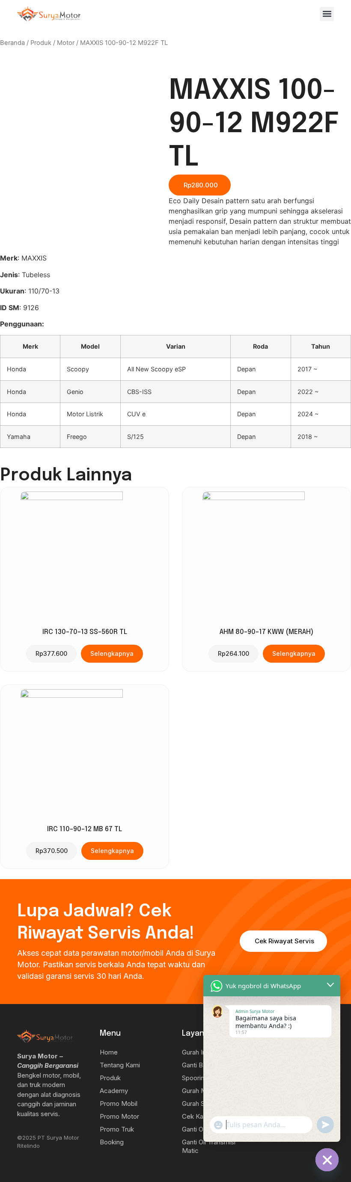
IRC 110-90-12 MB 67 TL (84, 829)
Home (109, 1052)
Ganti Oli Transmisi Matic (208, 1146)
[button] (327, 14)
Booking (112, 1142)
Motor (65, 43)
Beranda (12, 43)
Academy (114, 1091)
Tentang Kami (120, 1065)
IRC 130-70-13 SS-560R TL (84, 632)
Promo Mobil (118, 1103)
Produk (40, 43)
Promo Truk (117, 1129)
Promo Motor (119, 1116)
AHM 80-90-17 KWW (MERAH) (266, 632)
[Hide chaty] (327, 1159)
